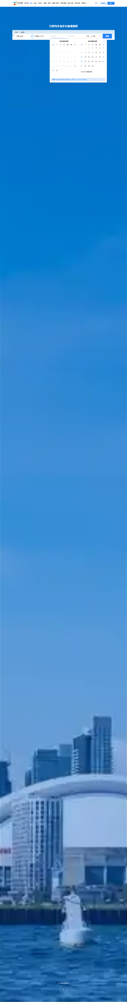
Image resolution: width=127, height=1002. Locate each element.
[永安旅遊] (18, 3)
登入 (111, 3)
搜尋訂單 (103, 3)
